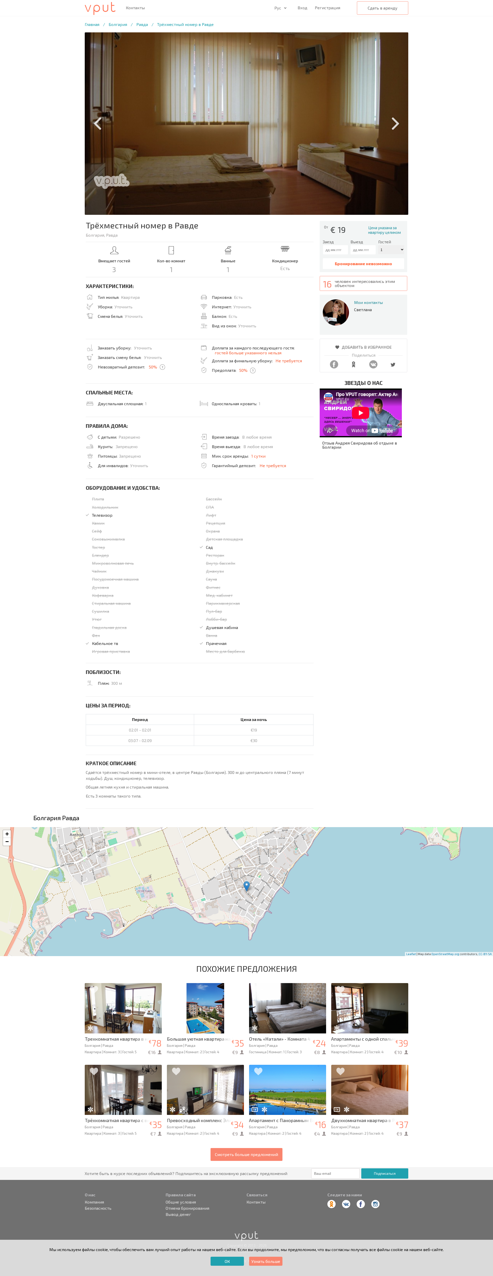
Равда (142, 24)
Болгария (118, 24)
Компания (94, 1202)
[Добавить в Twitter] (393, 366)
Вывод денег (178, 1214)
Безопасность (98, 1208)
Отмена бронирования (187, 1208)
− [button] (7, 841)
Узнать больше (265, 1261)
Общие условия (181, 1202)
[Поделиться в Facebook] (334, 366)
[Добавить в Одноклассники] (353, 366)
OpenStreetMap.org (445, 954)
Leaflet (411, 954)
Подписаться (385, 1173)
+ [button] (7, 834)
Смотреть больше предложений (246, 1154)
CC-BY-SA (485, 954)
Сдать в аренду (382, 7)
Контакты (135, 8)
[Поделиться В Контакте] (373, 366)
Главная (92, 24)
